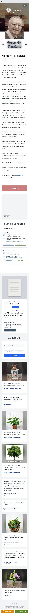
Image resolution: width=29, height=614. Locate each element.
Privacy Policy (10, 607)
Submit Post (14, 355)
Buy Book (15, 307)
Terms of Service (18, 607)
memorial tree (19, 175)
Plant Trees (20, 244)
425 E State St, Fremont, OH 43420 (14, 241)
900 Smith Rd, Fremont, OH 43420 (14, 257)
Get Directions (9, 244)
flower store (18, 178)
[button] (14, 371)
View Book (7, 307)
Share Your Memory (10, 330)
